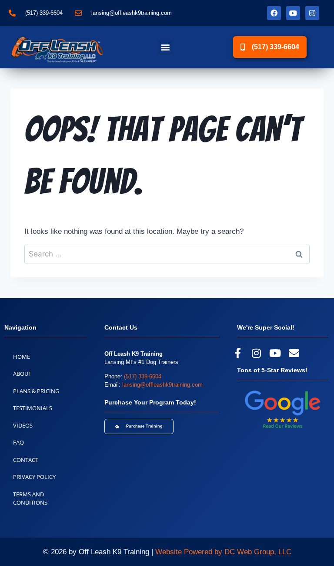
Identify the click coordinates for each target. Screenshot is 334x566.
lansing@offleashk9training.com (162, 384)
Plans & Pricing (36, 391)
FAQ (18, 442)
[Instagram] (312, 13)
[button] (165, 47)
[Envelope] (294, 353)
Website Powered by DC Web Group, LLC (223, 552)
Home (21, 356)
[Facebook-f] (237, 353)
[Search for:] (167, 254)
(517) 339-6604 (142, 376)
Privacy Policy (34, 477)
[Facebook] (274, 13)
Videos (23, 425)
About (22, 373)
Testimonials (32, 408)
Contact (25, 460)
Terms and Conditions (30, 498)
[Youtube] (293, 13)
